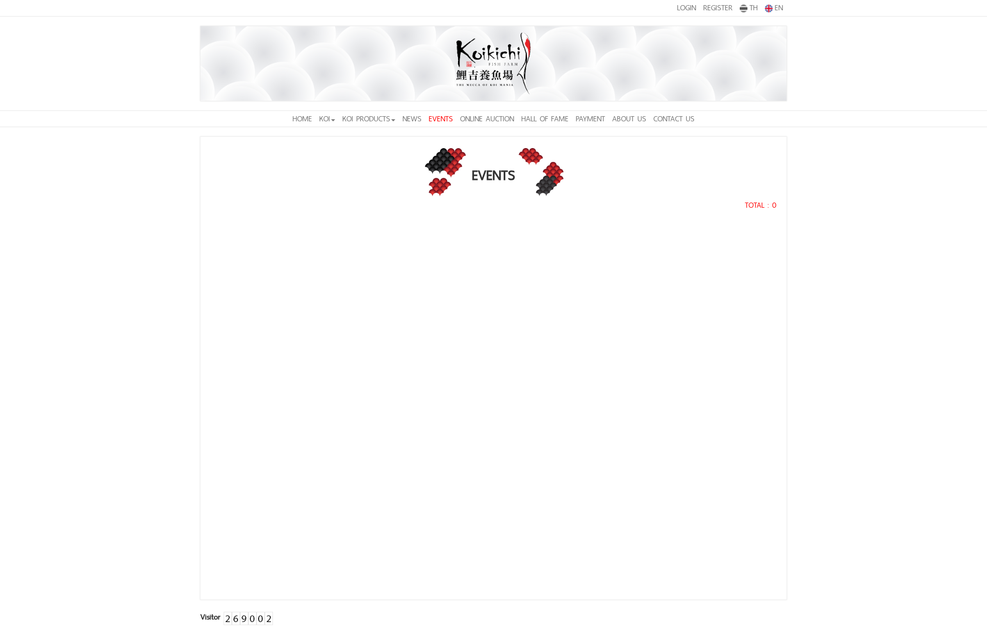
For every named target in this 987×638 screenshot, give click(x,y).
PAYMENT (590, 118)
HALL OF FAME (545, 118)
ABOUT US (629, 118)
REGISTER (718, 7)
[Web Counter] (248, 616)
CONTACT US (673, 118)
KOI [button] (324, 118)
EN (779, 7)
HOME (302, 118)
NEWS (412, 118)
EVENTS (441, 118)
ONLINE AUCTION (487, 118)
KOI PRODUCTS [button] (366, 118)
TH (754, 7)
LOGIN (686, 7)
